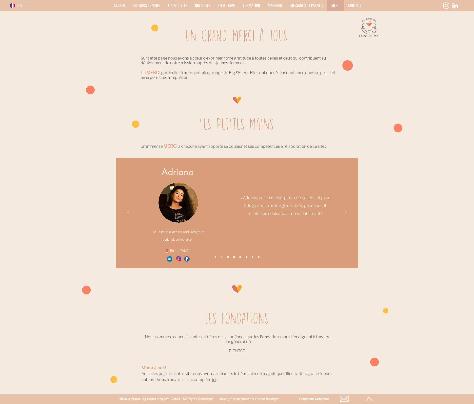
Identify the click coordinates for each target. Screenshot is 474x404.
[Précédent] (128, 213)
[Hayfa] (240, 257)
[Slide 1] (215, 257)
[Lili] (252, 257)
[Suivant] (346, 213)
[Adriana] (221, 257)
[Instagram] (446, 5)
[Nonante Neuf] (258, 257)
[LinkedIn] (455, 5)
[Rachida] (246, 257)
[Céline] (234, 257)
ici (214, 379)
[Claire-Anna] (228, 257)
